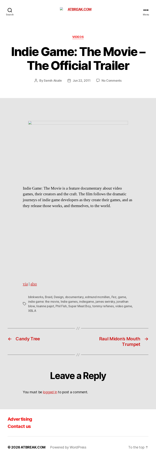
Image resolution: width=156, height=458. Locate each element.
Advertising (20, 419)
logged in (50, 392)
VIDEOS (78, 37)
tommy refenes (103, 306)
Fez (113, 297)
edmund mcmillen (97, 297)
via (25, 283)
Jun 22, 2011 (82, 80)
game (122, 297)
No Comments (112, 80)
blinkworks (35, 297)
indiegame (86, 301)
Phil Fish (61, 306)
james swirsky (105, 301)
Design (58, 297)
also (33, 283)
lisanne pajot (45, 306)
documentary (74, 297)
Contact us (19, 426)
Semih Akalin (53, 80)
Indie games (69, 301)
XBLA (32, 311)
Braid (48, 297)
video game (123, 306)
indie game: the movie (43, 301)
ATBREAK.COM (33, 447)
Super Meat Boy (79, 306)
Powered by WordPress (68, 447)
